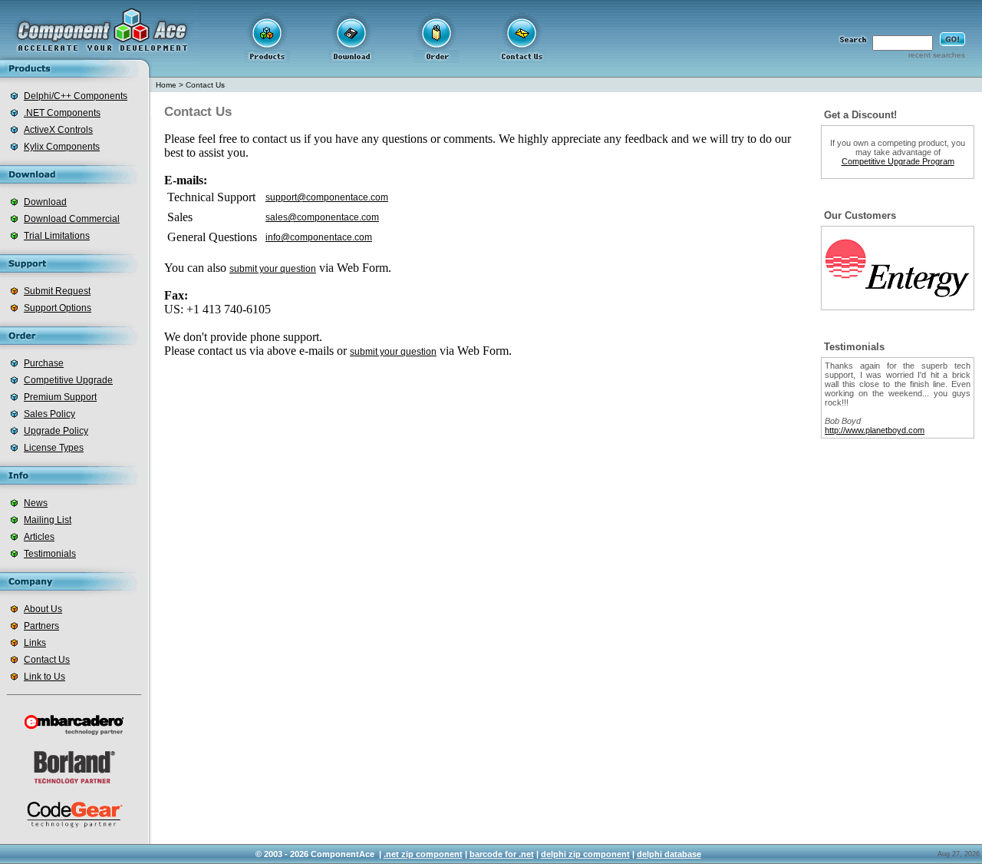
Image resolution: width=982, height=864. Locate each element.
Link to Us (44, 676)
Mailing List (47, 520)
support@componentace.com (326, 197)
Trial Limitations (57, 235)
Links (35, 642)
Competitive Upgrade (68, 380)
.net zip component (423, 854)
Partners (41, 626)
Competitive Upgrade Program (898, 161)
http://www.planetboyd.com (874, 430)
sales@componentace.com (322, 217)
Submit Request (57, 291)
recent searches (936, 55)
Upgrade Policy (56, 430)
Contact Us (47, 659)
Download (45, 202)
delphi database (669, 854)
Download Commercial (72, 219)
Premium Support (60, 397)
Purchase (44, 363)
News (36, 503)
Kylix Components (62, 146)
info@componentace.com (318, 237)
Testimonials (50, 553)
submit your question (272, 268)
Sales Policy (49, 414)
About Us (43, 609)
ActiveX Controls (58, 129)
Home (166, 85)
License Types (54, 447)
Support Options (57, 308)
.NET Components (62, 113)
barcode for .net (502, 854)
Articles (39, 536)
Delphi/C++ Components (75, 96)
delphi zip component (585, 854)
